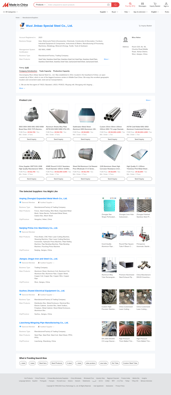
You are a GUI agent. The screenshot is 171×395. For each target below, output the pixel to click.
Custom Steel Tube (130, 363)
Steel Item (43, 363)
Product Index (125, 378)
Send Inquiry (31, 139)
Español (34, 381)
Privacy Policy (120, 386)
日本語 (107, 381)
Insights (144, 378)
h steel (69, 363)
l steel (32, 363)
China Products (40, 378)
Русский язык (61, 381)
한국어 (101, 381)
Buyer (114, 12)
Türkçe (127, 381)
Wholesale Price (89, 378)
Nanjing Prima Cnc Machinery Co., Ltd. (38, 228)
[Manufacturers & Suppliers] (15, 4)
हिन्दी (113, 381)
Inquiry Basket (145, 26)
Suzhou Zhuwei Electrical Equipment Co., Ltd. (42, 291)
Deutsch (77, 381)
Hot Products (28, 378)
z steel (23, 363)
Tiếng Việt (135, 381)
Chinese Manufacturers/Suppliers (57, 378)
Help (126, 12)
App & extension (140, 12)
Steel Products (56, 363)
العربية (94, 381)
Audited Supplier (47, 202)
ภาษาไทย (120, 381)
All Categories (10, 12)
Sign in (166, 6)
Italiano (70, 381)
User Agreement (99, 386)
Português (43, 381)
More (106, 59)
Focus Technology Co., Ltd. (70, 386)
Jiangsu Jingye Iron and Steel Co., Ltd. (38, 259)
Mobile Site (135, 378)
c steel (79, 363)
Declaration (109, 386)
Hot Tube (115, 363)
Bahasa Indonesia (146, 381)
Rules (167, 12)
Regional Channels (113, 378)
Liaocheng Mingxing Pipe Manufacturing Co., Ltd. (44, 323)
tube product (90, 363)
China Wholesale (76, 378)
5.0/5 (27, 68)
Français (51, 381)
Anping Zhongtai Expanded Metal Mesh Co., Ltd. (43, 198)
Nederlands (86, 381)
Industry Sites (100, 378)
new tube (103, 363)
